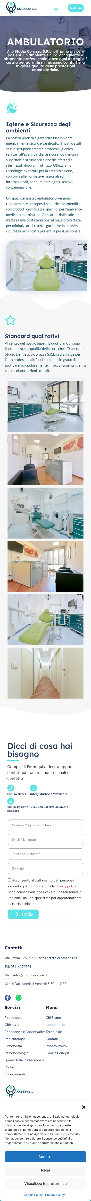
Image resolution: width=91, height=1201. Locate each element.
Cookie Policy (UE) (60, 1053)
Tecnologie (54, 1032)
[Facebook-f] (8, 998)
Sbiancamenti (15, 1074)
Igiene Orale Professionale (24, 1060)
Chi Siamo (53, 1017)
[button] (83, 1107)
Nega (45, 1170)
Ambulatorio (55, 1024)
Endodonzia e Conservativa (25, 1032)
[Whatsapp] (19, 998)
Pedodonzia (13, 1017)
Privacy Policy (55, 1195)
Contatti (52, 1039)
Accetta (45, 1156)
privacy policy (66, 886)
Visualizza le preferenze (45, 1183)
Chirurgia (12, 1024)
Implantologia (15, 1039)
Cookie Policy (33, 1195)
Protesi (10, 1067)
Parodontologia (16, 1053)
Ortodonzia (13, 1046)
